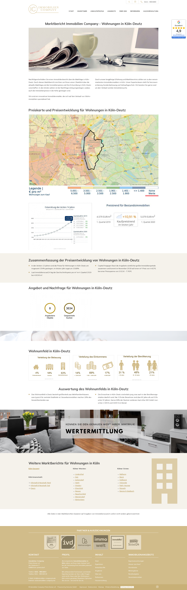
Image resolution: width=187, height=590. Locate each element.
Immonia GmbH (71, 587)
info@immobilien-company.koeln (45, 578)
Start (71, 11)
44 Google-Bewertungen (179, 35)
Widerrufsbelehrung (112, 587)
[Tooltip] (184, 37)
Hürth (77, 483)
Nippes (78, 491)
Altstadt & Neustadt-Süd (40, 485)
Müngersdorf (80, 497)
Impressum (83, 587)
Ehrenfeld (79, 488)
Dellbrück (123, 480)
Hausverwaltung (150, 11)
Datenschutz (92, 587)
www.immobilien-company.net (45, 580)
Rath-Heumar (124, 485)
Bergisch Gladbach (126, 491)
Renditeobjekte (133, 574)
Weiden (78, 485)
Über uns (123, 11)
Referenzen (135, 11)
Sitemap (101, 587)
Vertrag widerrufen (127, 587)
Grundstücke (132, 567)
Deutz (33, 488)
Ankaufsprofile (97, 11)
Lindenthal (79, 474)
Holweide (123, 483)
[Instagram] (135, 2)
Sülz (76, 477)
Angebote (111, 11)
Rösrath (122, 488)
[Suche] (129, 2)
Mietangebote (133, 571)
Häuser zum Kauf (134, 564)
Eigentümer (82, 11)
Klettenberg (79, 499)
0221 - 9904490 (150, 2)
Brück (121, 477)
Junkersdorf (79, 480)
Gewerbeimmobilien (135, 577)
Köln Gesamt (34, 469)
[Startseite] (44, 9)
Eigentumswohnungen (136, 561)
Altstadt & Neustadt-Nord (41, 483)
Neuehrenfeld (80, 494)
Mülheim (122, 474)
